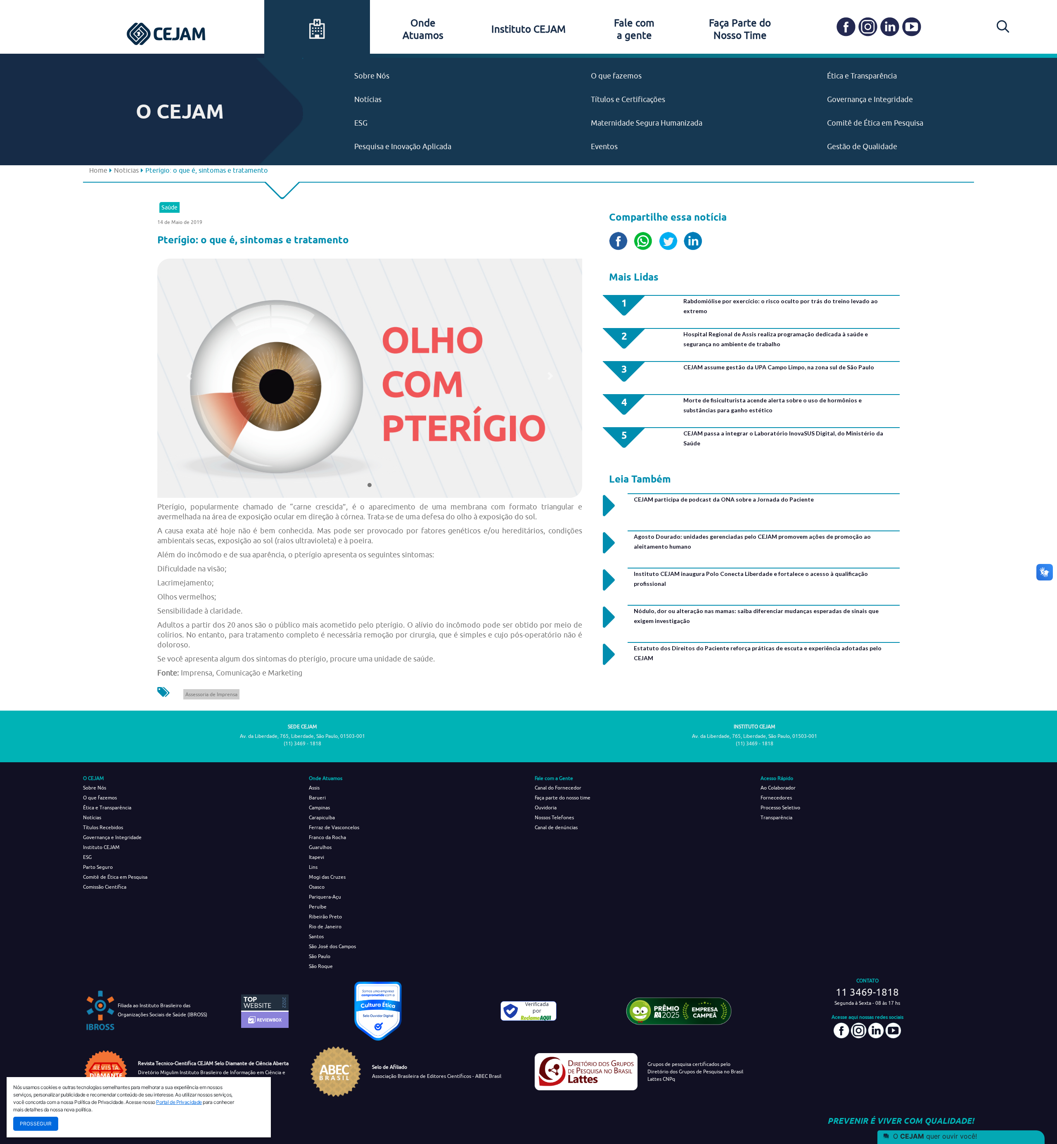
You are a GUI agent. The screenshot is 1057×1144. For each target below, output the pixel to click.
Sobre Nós (371, 75)
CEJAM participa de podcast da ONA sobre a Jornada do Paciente (724, 499)
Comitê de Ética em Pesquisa (875, 123)
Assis (314, 788)
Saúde (169, 207)
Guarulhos (320, 847)
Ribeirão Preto (325, 916)
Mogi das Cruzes (327, 877)
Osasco (317, 887)
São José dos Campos (332, 946)
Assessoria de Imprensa (211, 694)
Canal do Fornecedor (558, 788)
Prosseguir (36, 1123)
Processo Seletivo (780, 807)
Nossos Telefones (554, 817)
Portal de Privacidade (179, 1102)
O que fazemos (616, 75)
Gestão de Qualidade (862, 146)
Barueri (317, 797)
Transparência (776, 817)
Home (98, 170)
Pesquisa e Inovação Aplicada (402, 146)
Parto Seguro (98, 867)
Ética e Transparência (862, 75)
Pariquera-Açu (325, 897)
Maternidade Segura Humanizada (646, 123)
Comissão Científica (104, 887)
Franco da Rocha (327, 837)
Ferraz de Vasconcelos (334, 827)
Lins (313, 867)
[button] (189, 376)
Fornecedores (776, 797)
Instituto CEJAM (528, 29)
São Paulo (319, 956)
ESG (360, 123)
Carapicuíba (322, 817)
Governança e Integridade (870, 99)
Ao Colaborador (778, 788)
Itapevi (316, 857)
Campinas (319, 807)
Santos (316, 936)
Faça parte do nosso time (562, 797)
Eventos (604, 146)
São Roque (321, 966)
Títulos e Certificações (628, 99)
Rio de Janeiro (325, 926)
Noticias (126, 170)
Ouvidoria (546, 807)
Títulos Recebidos (103, 827)
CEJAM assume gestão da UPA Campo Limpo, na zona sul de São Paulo (778, 367)
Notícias (368, 99)
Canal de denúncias (556, 827)
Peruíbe (318, 907)
